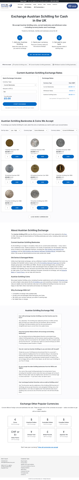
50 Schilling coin (38, 282)
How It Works (20, 4)
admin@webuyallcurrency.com (8, 462)
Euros (20, 7)
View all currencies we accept (48, 447)
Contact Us (55, 4)
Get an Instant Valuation (39, 54)
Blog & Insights (24, 461)
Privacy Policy (24, 462)
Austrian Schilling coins (20, 64)
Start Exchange (20, 104)
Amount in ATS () (8, 88)
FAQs (44, 4)
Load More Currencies (39, 217)
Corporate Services (25, 471)
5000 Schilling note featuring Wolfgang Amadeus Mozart (39, 251)
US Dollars (27, 7)
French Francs (21, 272)
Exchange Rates (28, 4)
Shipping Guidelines (25, 467)
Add (17, 156)
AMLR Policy (23, 469)
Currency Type (7, 82)
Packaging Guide (24, 472)
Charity (34, 4)
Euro (65, 234)
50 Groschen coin (62, 280)
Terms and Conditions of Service (28, 466)
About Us (40, 4)
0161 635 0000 (4, 461)
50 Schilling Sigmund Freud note (49, 263)
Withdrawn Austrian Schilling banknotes (65, 64)
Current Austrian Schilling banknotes (41, 64)
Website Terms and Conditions (27, 464)
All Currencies (38, 7)
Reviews (49, 4)
